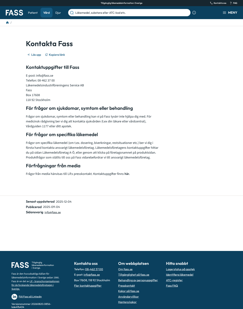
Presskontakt (126, 285)
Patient (33, 12)
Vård (46, 12)
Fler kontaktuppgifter (88, 285)
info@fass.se (44, 75)
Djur (58, 12)
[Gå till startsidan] (14, 12)
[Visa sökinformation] (194, 12)
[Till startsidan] (7, 22)
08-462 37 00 (94, 269)
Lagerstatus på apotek (180, 269)
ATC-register (174, 280)
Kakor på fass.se (128, 291)
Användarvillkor (128, 296)
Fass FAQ (172, 285)
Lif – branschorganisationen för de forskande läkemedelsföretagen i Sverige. (35, 285)
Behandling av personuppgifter (138, 280)
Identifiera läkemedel (179, 274)
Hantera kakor (127, 302)
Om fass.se (125, 269)
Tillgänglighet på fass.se (133, 274)
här (126, 174)
